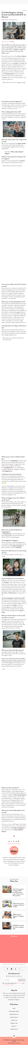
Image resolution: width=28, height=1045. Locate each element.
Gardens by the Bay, (17, 546)
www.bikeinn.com (8, 467)
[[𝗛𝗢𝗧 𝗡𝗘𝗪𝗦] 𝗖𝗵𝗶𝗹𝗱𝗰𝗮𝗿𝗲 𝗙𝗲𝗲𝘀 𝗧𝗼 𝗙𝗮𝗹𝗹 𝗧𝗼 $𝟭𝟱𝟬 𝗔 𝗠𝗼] (7, 950)
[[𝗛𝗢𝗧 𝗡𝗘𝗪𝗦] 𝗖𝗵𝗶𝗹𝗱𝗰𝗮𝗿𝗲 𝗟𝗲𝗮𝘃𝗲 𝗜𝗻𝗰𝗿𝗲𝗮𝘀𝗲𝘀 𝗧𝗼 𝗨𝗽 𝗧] (7, 958)
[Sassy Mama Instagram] (11, 968)
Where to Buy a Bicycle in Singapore (14, 152)
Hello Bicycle (14, 461)
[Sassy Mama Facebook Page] (7, 969)
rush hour (18, 1043)
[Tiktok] (15, 968)
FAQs (14, 1008)
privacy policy (19, 983)
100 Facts (6, 582)
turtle (21, 610)
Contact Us (14, 1020)
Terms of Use (14, 1023)
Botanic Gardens (22, 143)
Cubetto (15, 605)
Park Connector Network (20, 795)
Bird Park (19, 547)
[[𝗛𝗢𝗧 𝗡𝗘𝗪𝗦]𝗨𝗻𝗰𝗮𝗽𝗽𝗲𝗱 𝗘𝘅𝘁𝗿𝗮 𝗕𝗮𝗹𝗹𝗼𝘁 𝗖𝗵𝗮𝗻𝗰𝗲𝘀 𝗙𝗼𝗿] (21, 942)
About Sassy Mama (14, 843)
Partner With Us (14, 1014)
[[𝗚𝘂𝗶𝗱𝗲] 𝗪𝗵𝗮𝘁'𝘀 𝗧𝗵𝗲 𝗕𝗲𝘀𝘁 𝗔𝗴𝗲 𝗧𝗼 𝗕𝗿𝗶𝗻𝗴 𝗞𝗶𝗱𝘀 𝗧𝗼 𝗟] (21, 958)
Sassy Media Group (14, 1011)
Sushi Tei (22, 161)
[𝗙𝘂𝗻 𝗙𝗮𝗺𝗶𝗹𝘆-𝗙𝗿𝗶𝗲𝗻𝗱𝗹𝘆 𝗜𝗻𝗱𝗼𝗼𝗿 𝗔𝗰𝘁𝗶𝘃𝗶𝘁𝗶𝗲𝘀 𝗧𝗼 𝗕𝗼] (7, 942)
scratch (3, 612)
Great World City (7, 534)
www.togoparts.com (7, 471)
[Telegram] (19, 968)
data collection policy (9, 985)
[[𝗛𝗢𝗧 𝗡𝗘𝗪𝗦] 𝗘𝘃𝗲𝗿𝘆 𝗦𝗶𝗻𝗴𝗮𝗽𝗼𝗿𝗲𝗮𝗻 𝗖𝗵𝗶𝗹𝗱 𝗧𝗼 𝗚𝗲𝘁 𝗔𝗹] (21, 950)
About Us (14, 1026)
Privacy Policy (14, 1017)
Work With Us (14, 1029)
